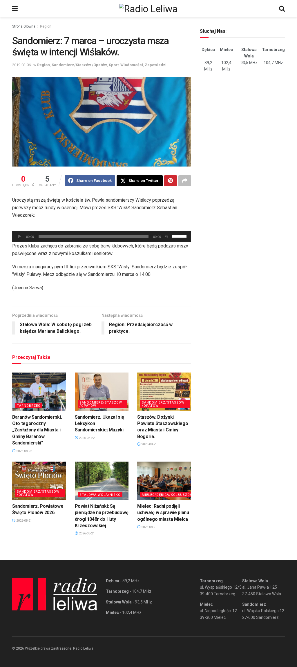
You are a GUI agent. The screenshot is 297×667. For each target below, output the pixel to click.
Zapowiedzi (155, 65)
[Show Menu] (15, 8)
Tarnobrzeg (29, 406)
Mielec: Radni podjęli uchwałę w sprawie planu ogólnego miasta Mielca (163, 512)
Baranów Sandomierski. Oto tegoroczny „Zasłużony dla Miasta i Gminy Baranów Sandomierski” (37, 430)
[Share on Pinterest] (170, 180)
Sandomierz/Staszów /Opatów (79, 65)
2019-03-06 (21, 65)
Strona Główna (23, 26)
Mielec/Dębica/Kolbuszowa (168, 495)
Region (45, 26)
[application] (101, 236)
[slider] (180, 236)
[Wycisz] (166, 236)
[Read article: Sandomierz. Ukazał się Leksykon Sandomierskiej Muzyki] (102, 392)
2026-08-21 (148, 444)
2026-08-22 (23, 451)
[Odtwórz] (20, 236)
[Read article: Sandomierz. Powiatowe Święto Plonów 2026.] (39, 481)
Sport (114, 65)
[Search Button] (282, 8)
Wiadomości (131, 65)
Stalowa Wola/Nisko (100, 495)
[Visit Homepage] (148, 9)
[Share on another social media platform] (184, 180)
